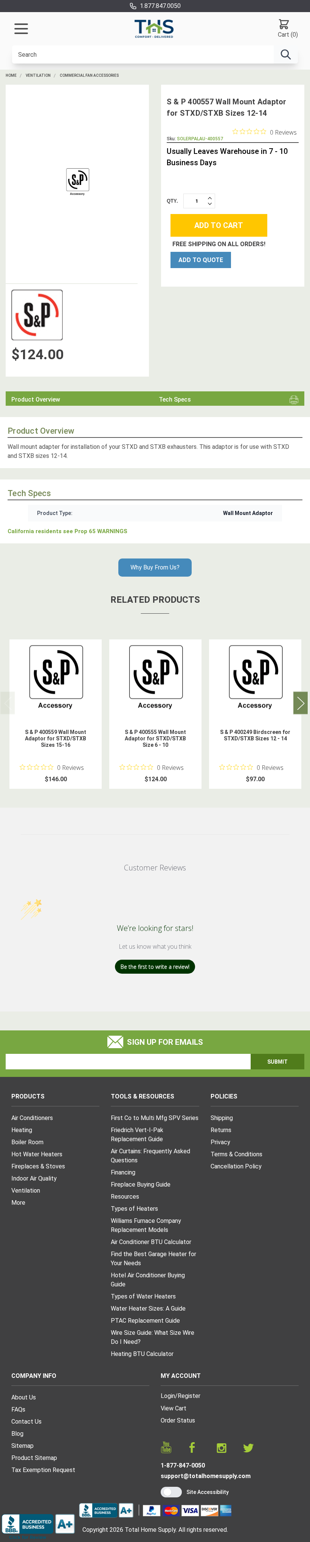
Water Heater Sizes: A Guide (148, 1308)
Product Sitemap (34, 1457)
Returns (221, 1130)
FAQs (18, 1409)
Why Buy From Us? (155, 567)
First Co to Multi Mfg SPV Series (154, 1118)
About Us (23, 1397)
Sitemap (22, 1445)
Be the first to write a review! (155, 966)
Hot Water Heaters (36, 1154)
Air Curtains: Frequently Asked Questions (150, 1156)
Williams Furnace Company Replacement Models (146, 1225)
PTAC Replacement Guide (145, 1320)
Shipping (222, 1118)
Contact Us (26, 1421)
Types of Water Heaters (143, 1296)
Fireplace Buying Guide (140, 1184)
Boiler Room (27, 1142)
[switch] (171, 1492)
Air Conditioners (32, 1118)
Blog (17, 1433)
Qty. (172, 201)
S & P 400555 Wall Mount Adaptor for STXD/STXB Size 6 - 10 (155, 738)
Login (168, 1395)
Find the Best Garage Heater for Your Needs (153, 1258)
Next (300, 702)
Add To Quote (200, 260)
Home (11, 75)
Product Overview (35, 399)
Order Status (178, 1420)
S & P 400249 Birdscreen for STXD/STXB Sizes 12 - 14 (255, 735)
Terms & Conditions (236, 1154)
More (18, 1202)
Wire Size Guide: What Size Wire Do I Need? (152, 1337)
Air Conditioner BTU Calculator (151, 1242)
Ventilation (38, 75)
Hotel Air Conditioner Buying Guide (148, 1280)
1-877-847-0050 (183, 1465)
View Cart (173, 1408)
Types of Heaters (134, 1208)
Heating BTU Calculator (142, 1353)
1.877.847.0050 (160, 5)
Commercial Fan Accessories (89, 75)
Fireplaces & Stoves (38, 1166)
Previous (7, 702)
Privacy (220, 1142)
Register (189, 1395)
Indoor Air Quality (34, 1178)
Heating (21, 1130)
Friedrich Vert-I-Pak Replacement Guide (137, 1134)
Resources (125, 1196)
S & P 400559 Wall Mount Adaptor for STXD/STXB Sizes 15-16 (55, 738)
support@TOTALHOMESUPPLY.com (206, 1476)
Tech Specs (175, 399)
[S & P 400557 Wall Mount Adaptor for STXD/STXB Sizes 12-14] (77, 181)
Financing (123, 1172)
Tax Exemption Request (43, 1470)
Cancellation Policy (236, 1166)
